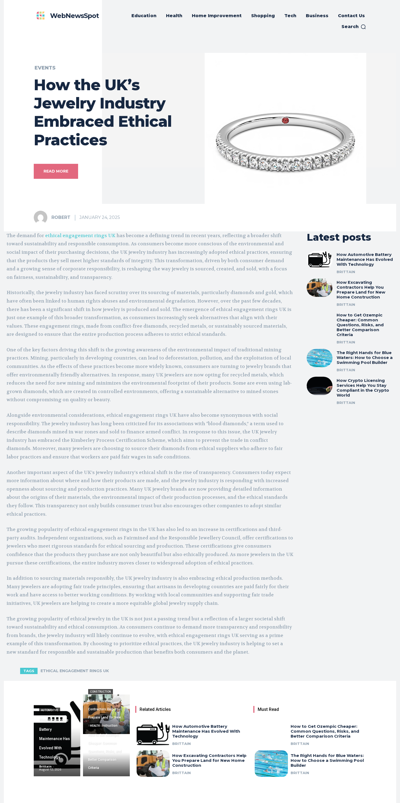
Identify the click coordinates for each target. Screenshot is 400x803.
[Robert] (42, 217)
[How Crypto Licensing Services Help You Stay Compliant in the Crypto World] (320, 386)
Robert (60, 217)
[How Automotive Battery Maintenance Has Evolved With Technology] (320, 260)
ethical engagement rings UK (75, 670)
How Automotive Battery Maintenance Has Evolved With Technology (365, 259)
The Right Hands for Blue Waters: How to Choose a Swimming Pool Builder (365, 357)
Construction (100, 691)
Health (95, 725)
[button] (353, 27)
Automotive (49, 710)
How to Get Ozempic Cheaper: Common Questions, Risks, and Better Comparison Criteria (360, 324)
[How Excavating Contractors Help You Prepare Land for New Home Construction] (320, 288)
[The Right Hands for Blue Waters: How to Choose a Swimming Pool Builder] (320, 358)
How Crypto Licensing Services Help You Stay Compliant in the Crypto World (363, 388)
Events (45, 67)
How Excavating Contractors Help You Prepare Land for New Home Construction (361, 290)
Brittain (346, 272)
